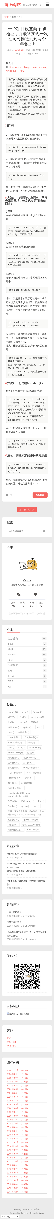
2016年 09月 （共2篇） (18, 1149)
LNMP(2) (23, 717)
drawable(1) (33, 829)
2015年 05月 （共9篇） (18, 1176)
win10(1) (29, 777)
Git (23, 53)
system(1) (28, 727)
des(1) (11, 732)
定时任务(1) (13, 757)
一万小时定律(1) (15, 772)
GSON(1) (12, 801)
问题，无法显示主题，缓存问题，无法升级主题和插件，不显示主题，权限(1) (26, 813)
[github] (35, 594)
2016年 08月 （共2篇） (18, 1153)
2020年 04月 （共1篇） (18, 1111)
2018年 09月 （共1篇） (18, 1130)
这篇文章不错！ (14, 912)
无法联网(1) (26, 782)
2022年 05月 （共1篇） (18, 1089)
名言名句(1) (13, 727)
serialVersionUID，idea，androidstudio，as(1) (20, 794)
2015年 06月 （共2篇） (18, 1172)
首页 (6, 16)
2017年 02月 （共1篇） (18, 1142)
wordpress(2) (37, 717)
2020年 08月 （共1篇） (18, 1108)
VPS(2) (11, 717)
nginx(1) (25, 806)
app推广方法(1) (30, 819)
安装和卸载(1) (31, 737)
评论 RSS (11, 1045)
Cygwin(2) (37, 711)
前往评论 (40, 495)
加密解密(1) (23, 732)
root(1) (21, 747)
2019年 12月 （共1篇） (18, 1119)
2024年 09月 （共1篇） (18, 1073)
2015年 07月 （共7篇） (18, 1168)
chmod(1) (22, 722)
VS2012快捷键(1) (16, 742)
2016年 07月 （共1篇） (18, 1157)
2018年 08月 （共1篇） (18, 1134)
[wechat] (19, 594)
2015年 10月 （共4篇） (18, 1161)
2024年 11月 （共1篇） (18, 1070)
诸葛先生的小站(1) (31, 824)
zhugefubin (19, 49)
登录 (9, 1038)
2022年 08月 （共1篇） (18, 1085)
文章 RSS (11, 1041)
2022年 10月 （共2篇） (18, 1081)
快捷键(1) (33, 742)
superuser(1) (35, 747)
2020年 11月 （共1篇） (18, 1100)
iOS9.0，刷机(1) (15, 787)
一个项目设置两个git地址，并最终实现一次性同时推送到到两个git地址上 (27, 35)
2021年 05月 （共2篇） (18, 1092)
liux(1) (11, 722)
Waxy (41, 1213)
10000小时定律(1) (31, 767)
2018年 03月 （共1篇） (18, 1138)
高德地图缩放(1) (15, 829)
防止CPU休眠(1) (31, 757)
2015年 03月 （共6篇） (18, 1184)
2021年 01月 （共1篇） (18, 1096)
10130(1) (12, 782)
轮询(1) (30, 752)
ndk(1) (11, 747)
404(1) (36, 806)
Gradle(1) (12, 806)
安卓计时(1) (13, 762)
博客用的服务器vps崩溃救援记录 (22, 853)
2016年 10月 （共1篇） (18, 1146)
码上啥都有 (14, 4)
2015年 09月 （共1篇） (18, 1164)
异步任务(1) (13, 767)
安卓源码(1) (28, 762)
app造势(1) (13, 824)
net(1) (39, 727)
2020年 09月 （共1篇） (18, 1104)
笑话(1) (34, 722)
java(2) (25, 711)
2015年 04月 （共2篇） (18, 1180)
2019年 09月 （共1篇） (18, 1127)
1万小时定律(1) (34, 772)
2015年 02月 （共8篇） (18, 1187)
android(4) (13, 711)
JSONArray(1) (27, 801)
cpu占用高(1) (14, 737)
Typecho (24, 1213)
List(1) (41, 801)
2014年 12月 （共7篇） (18, 1191)
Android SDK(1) (15, 752)
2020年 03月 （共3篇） (18, 1115)
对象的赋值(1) (14, 777)
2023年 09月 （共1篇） (18, 1077)
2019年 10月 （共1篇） (18, 1123)
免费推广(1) (13, 819)
